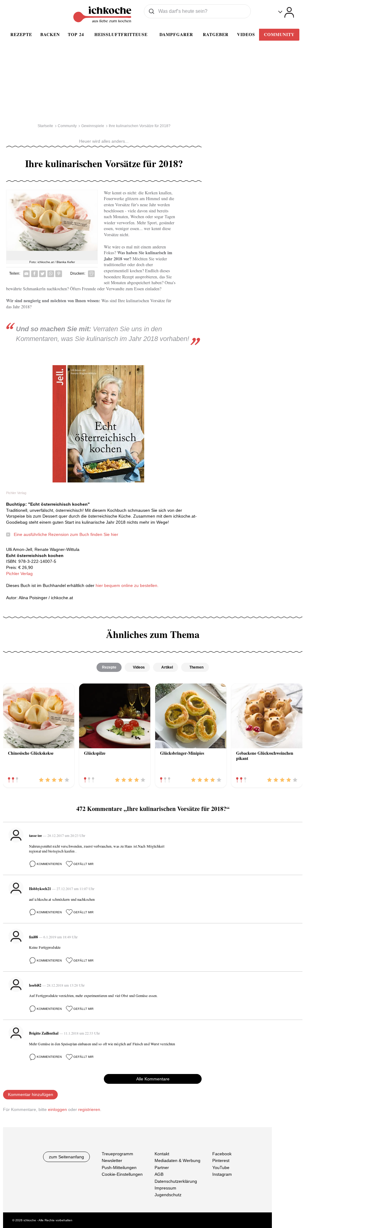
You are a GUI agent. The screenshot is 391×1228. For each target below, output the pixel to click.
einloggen (57, 1109)
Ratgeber (215, 34)
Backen (50, 34)
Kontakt (162, 1153)
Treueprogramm (117, 1153)
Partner (162, 1167)
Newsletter (112, 1160)
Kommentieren (49, 864)
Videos (246, 34)
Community (279, 34)
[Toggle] (286, 12)
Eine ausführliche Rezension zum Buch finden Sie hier (66, 534)
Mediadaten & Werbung (177, 1160)
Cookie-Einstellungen (122, 1174)
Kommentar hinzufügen (30, 1094)
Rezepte (21, 34)
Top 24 (76, 34)
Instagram (222, 1174)
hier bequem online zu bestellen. (127, 585)
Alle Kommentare (153, 1078)
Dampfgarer (176, 34)
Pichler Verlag (19, 573)
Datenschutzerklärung (176, 1181)
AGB (159, 1174)
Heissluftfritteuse (121, 34)
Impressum (165, 1188)
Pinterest (220, 1160)
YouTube (220, 1167)
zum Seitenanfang (66, 1156)
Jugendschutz (168, 1195)
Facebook (222, 1153)
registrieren (89, 1109)
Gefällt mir (83, 864)
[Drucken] (91, 273)
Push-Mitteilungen (119, 1167)
